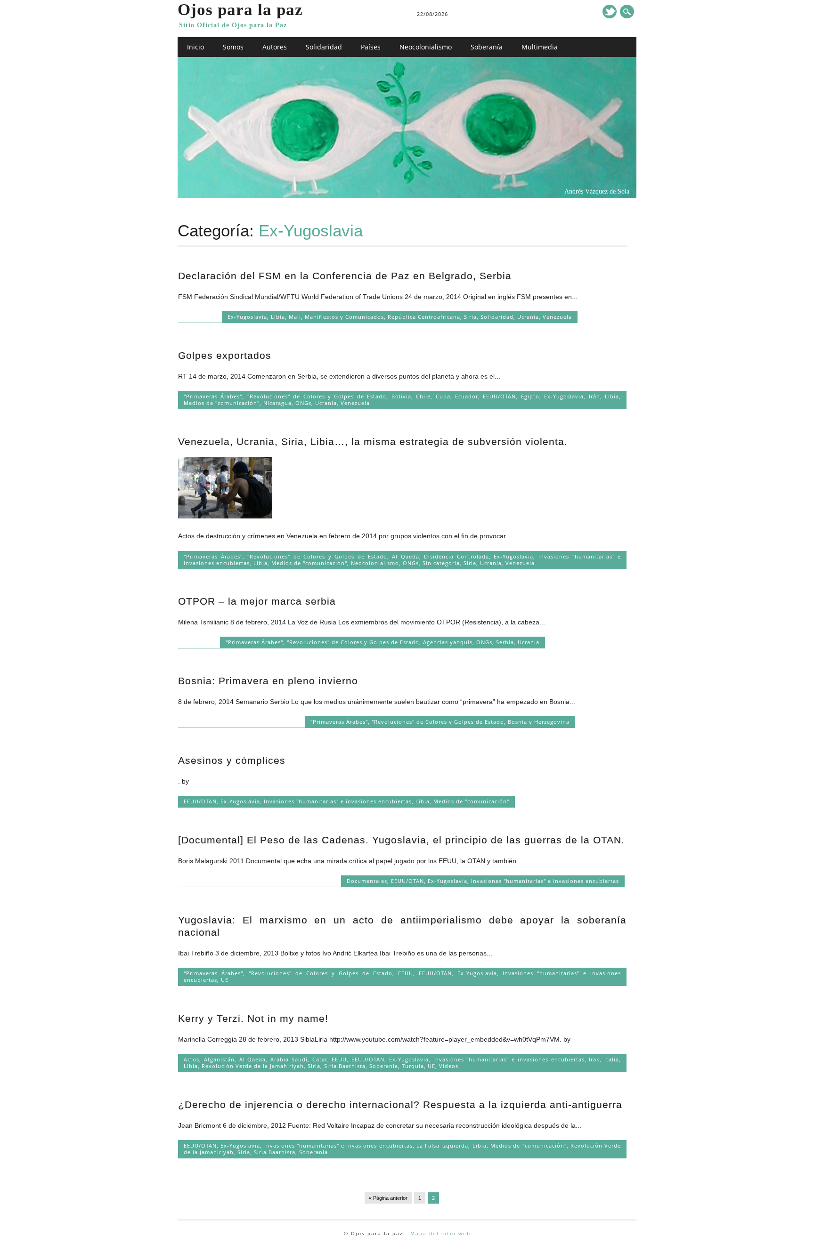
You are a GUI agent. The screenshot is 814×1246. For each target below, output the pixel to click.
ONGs (303, 402)
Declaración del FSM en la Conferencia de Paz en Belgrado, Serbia (345, 275)
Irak (594, 1059)
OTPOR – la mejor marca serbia (257, 601)
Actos (191, 1059)
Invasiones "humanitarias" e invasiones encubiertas (338, 801)
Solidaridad (324, 46)
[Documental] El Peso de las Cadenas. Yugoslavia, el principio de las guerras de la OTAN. (401, 839)
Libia (278, 316)
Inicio (195, 46)
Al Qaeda (405, 556)
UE (224, 979)
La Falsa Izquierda (442, 1145)
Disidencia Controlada (456, 556)
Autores (274, 46)
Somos (233, 46)
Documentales (367, 880)
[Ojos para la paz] (407, 196)
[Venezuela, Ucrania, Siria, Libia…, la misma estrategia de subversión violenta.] (225, 516)
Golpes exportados (224, 355)
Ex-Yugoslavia (247, 316)
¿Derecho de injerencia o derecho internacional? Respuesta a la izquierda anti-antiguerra (400, 1104)
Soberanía (487, 46)
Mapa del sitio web (440, 1233)
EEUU (405, 973)
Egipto (530, 396)
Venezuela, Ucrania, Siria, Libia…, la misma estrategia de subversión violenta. (373, 441)
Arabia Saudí (289, 1059)
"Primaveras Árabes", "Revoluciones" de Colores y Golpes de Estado (285, 396)
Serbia (505, 642)
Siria (470, 316)
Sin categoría (441, 562)
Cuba (443, 396)
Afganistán (219, 1059)
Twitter (609, 11)
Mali (295, 316)
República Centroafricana (424, 316)
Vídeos (448, 1065)
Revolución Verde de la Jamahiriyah (253, 1065)
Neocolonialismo (425, 46)
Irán (594, 396)
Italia (611, 1059)
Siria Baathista (345, 1065)
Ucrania (528, 316)
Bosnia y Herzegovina (539, 721)
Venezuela (557, 316)
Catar (319, 1059)
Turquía (413, 1065)
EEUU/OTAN (499, 396)
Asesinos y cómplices (231, 760)
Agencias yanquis (447, 642)
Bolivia (401, 396)
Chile (423, 396)
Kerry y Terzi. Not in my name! (253, 1018)
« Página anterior (388, 1198)
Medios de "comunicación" (222, 402)
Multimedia (539, 46)
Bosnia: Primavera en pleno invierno (268, 680)
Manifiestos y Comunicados (344, 316)
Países (371, 46)
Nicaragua (277, 402)
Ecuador (466, 396)
